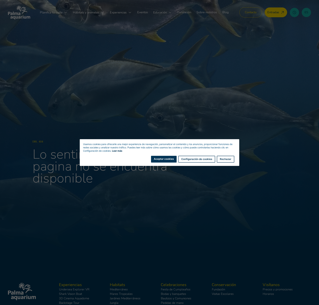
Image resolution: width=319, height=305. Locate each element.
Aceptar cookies (164, 158)
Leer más (117, 150)
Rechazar (225, 159)
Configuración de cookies (196, 159)
